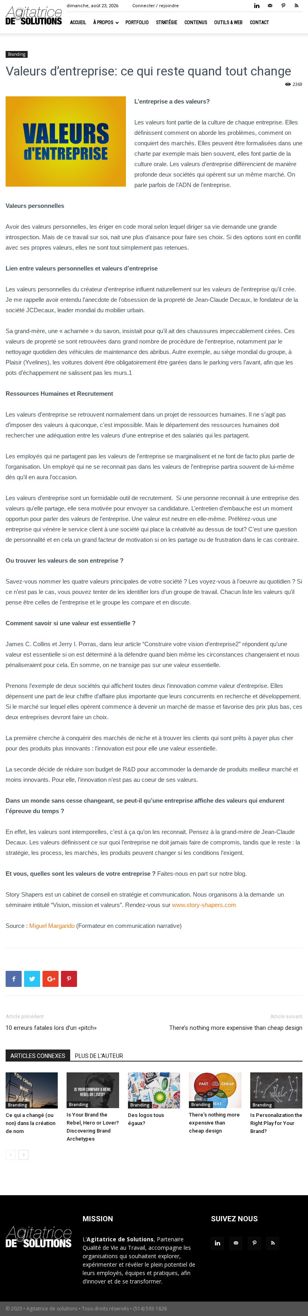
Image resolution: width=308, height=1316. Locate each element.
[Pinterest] (283, 5)
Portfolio (137, 22)
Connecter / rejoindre (155, 5)
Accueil (78, 22)
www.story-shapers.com (204, 904)
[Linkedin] (257, 5)
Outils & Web (228, 22)
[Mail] (270, 5)
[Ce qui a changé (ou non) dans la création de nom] (32, 1090)
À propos (103, 22)
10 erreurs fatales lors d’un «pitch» (51, 1027)
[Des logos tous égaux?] (154, 1090)
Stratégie (166, 22)
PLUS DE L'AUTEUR (99, 1056)
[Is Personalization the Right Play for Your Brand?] (276, 1090)
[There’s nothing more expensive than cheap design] (215, 1090)
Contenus (195, 22)
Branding (16, 54)
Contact (259, 22)
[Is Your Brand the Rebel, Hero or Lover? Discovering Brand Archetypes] (93, 1090)
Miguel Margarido (52, 925)
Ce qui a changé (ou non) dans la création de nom (30, 1123)
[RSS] (296, 5)
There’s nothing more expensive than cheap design (235, 1027)
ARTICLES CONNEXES (37, 1056)
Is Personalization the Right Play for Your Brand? (276, 1123)
